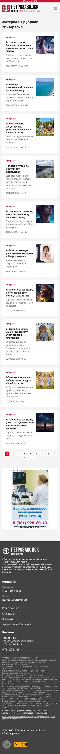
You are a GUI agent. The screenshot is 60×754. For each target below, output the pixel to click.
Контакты (7, 619)
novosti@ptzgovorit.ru (15, 599)
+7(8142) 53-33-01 (12, 643)
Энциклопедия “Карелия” (17, 624)
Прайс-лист (9, 638)
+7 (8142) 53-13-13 (11, 590)
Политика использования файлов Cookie (31, 713)
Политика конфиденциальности (16, 711)
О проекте (8, 613)
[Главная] (6, 11)
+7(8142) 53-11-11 (12, 649)
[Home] (20, 551)
